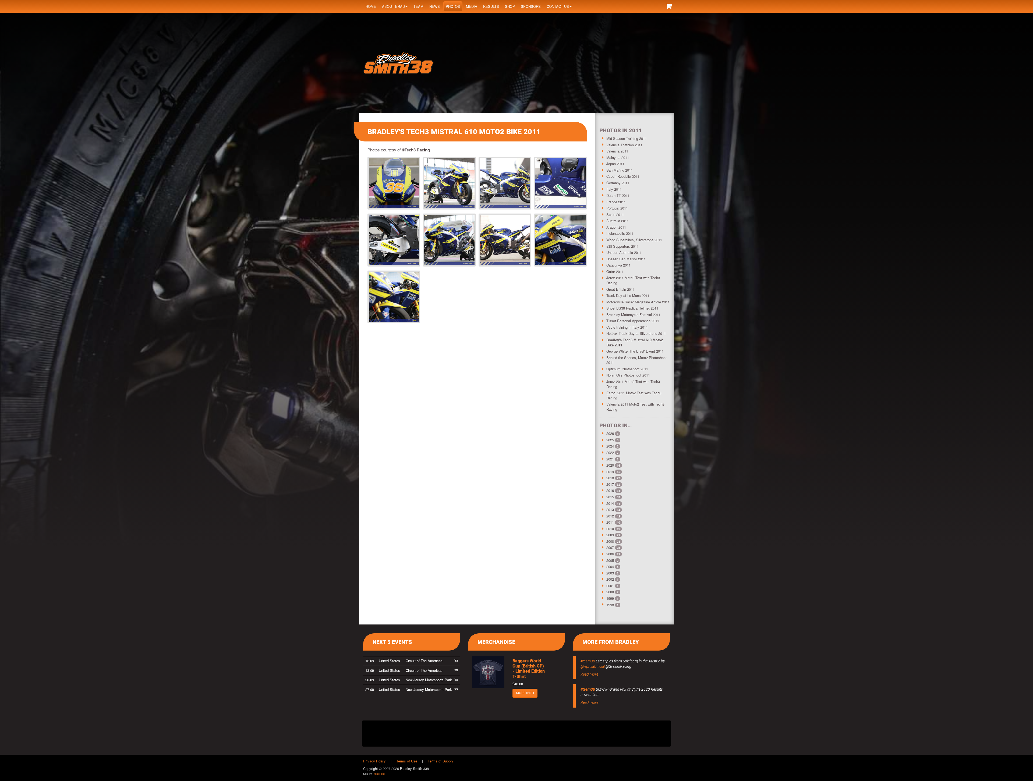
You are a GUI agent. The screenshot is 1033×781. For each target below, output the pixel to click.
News (434, 6)
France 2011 (616, 201)
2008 (610, 541)
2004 (610, 566)
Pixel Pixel (379, 773)
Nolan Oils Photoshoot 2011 (628, 375)
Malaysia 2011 (617, 157)
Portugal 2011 (617, 208)
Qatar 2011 (615, 271)
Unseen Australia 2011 (624, 252)
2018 (610, 477)
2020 (610, 465)
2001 (610, 585)
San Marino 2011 (619, 170)
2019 (610, 471)
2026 (610, 433)
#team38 (588, 661)
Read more (589, 674)
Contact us (558, 6)
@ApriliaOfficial (593, 666)
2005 (610, 560)
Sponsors (531, 6)
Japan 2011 (615, 163)
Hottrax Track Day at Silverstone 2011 (636, 333)
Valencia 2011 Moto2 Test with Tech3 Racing (635, 407)
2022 (610, 452)
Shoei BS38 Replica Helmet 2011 (632, 308)
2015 (610, 496)
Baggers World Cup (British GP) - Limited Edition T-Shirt (528, 668)
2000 (610, 591)
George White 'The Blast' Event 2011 (635, 351)
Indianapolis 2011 (620, 233)
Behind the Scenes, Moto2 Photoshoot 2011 (636, 360)
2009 (610, 534)
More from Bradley (610, 642)
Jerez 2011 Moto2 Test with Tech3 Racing (633, 280)
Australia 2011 (617, 220)
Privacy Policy (374, 761)
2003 (610, 573)
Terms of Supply (440, 761)
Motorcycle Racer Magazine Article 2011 (638, 301)
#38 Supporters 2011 (622, 246)
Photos (453, 6)
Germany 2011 (617, 182)
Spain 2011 (615, 214)
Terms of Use (406, 761)
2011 (610, 522)
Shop (510, 6)
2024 (610, 446)
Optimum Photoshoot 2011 (627, 368)
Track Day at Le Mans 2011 (627, 295)
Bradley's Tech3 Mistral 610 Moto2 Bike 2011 (634, 342)
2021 (610, 458)
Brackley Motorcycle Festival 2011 (633, 314)
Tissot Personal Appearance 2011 (632, 320)
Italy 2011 (614, 189)
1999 (610, 598)
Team (418, 6)
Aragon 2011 (616, 227)
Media (471, 6)
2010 (610, 528)
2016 (610, 490)
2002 (610, 579)
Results (491, 6)
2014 (610, 503)
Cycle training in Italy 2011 (627, 327)
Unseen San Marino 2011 (626, 258)
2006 (610, 553)
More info (525, 693)
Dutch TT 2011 (617, 195)
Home (371, 6)
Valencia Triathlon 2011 (624, 144)
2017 (610, 484)
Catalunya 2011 (618, 265)
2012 (610, 516)
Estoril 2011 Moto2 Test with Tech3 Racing (633, 395)
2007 (610, 547)
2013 (610, 509)
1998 (610, 604)
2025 (610, 439)
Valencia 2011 (617, 151)
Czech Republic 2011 (622, 176)
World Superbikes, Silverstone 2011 (634, 239)
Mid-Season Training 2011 (626, 138)
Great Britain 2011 (620, 289)
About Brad (393, 6)
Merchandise (496, 642)
